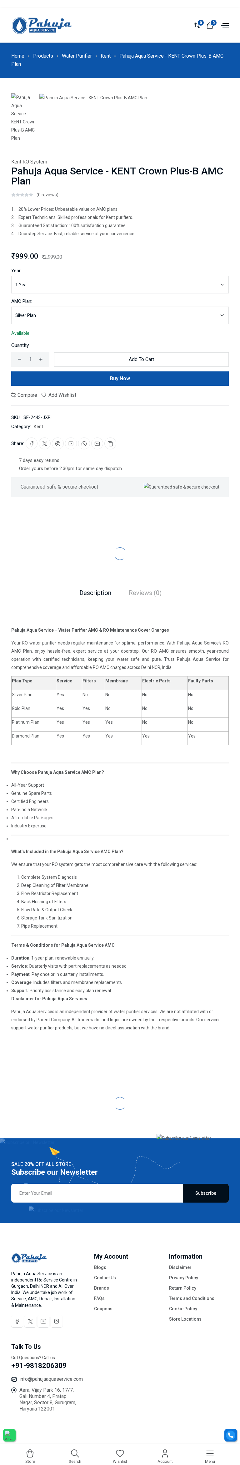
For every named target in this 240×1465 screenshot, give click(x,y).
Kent (106, 56)
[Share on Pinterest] (58, 443)
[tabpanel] (120, 816)
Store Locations (185, 1319)
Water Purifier (77, 56)
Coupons (103, 1308)
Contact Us (105, 1277)
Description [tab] (95, 593)
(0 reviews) (47, 194)
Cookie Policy (183, 1308)
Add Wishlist (61, 395)
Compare (26, 395)
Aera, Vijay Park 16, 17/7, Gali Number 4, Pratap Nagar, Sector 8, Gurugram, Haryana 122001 (47, 1399)
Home (17, 56)
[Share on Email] (97, 443)
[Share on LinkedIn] (71, 443)
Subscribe (205, 1193)
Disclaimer (180, 1267)
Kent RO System (29, 162)
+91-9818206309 (39, 1365)
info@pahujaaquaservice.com (51, 1379)
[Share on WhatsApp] (84, 443)
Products (43, 56)
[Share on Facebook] (31, 443)
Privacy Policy (183, 1277)
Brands (101, 1288)
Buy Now (120, 378)
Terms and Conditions (191, 1298)
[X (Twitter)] (30, 1321)
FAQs (99, 1298)
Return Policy (182, 1288)
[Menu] (224, 25)
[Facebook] (17, 1321)
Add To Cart (141, 359)
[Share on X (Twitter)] (45, 443)
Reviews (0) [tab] (145, 593)
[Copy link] (110, 443)
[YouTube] (43, 1321)
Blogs (100, 1267)
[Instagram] (56, 1321)
